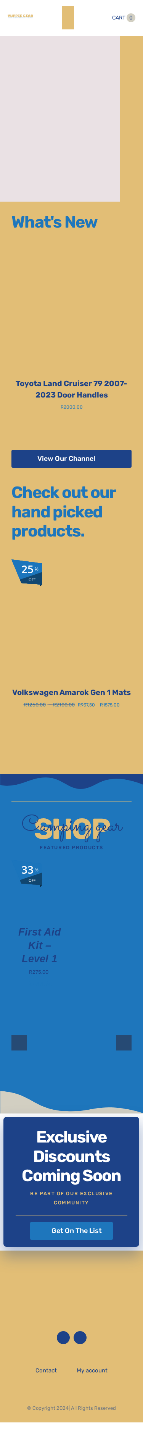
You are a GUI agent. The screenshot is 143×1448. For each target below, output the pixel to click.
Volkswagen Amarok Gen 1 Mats (71, 692)
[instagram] (80, 1337)
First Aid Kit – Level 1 (39, 945)
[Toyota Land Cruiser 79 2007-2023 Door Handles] (71, 254)
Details (28, 898)
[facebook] (63, 1337)
